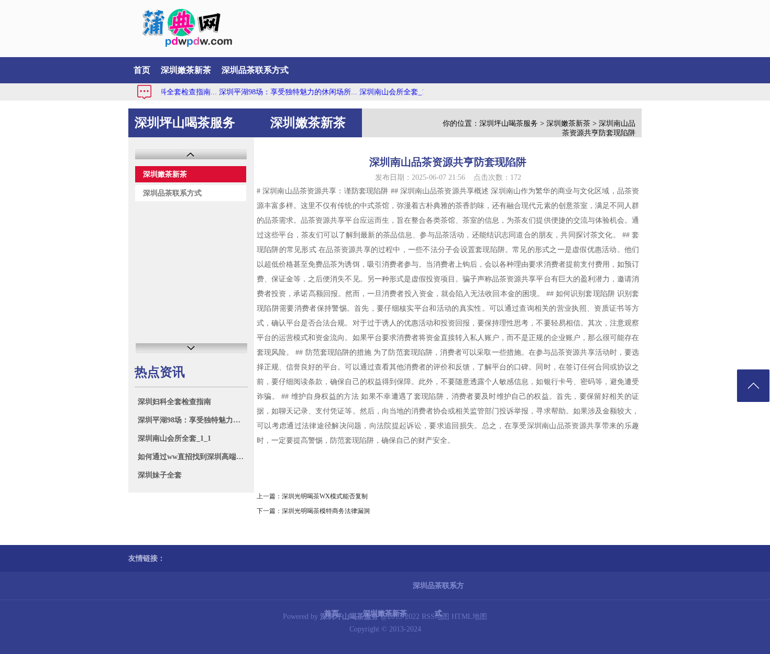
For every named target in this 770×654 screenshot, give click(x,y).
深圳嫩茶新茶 (186, 70)
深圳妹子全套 (160, 475)
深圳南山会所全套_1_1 (174, 438)
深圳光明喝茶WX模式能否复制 (325, 496)
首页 (142, 70)
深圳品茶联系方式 (255, 70)
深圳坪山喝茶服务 (508, 123)
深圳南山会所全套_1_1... (387, 92)
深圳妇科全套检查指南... (165, 92)
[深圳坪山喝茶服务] (181, 45)
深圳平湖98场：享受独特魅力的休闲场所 (192, 420)
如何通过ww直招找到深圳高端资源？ (192, 457)
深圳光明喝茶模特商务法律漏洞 (326, 511)
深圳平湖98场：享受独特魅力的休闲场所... (276, 92)
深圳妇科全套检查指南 (174, 402)
